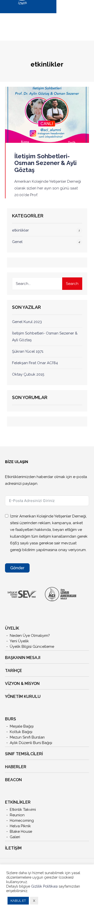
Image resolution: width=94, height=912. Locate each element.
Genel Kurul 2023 (27, 322)
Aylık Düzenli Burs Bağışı (31, 743)
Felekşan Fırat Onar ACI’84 (35, 363)
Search (72, 283)
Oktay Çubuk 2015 (28, 374)
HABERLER (15, 766)
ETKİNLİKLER (18, 802)
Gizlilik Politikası (45, 886)
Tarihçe (13, 670)
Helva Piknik (20, 826)
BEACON (13, 779)
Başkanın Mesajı (22, 657)
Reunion (17, 815)
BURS (10, 719)
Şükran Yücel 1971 (27, 351)
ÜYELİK (12, 628)
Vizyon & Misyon (22, 683)
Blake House (21, 831)
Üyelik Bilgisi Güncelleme (32, 646)
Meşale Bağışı (22, 726)
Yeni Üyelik (19, 641)
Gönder (17, 568)
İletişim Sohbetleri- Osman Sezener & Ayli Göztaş (45, 163)
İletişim (13, 848)
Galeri (15, 837)
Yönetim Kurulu (23, 696)
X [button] (34, 901)
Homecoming (22, 820)
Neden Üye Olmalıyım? (30, 635)
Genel (17, 242)
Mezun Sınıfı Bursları (27, 737)
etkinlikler (20, 230)
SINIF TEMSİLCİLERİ (24, 753)
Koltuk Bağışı (21, 732)
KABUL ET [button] (18, 901)
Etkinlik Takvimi (23, 809)
